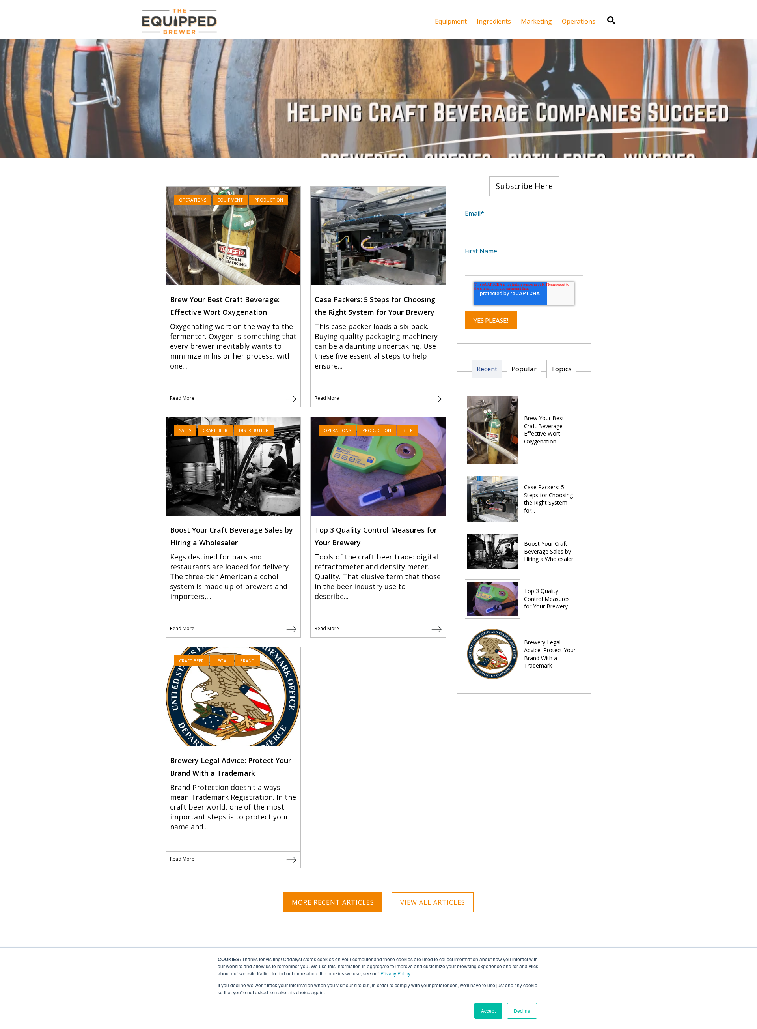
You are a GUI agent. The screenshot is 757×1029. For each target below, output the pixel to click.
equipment (230, 200)
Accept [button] (488, 1010)
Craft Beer (215, 430)
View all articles (432, 902)
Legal (222, 661)
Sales (185, 430)
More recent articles (333, 902)
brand (247, 661)
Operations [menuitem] (578, 21)
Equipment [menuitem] (451, 21)
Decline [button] (522, 1010)
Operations (192, 200)
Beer (408, 430)
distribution (254, 430)
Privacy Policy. (395, 973)
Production (268, 200)
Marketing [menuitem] (536, 21)
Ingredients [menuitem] (494, 21)
